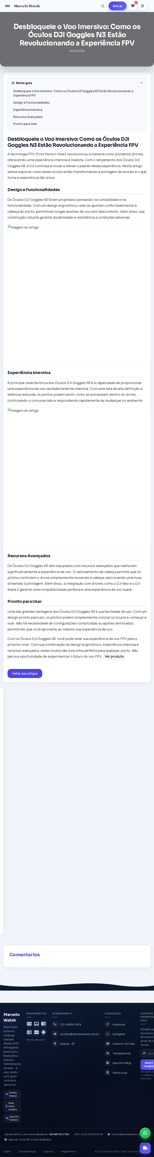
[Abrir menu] (142, 6)
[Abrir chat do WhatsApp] (145, 1133)
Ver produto (114, 656)
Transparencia (27, 1151)
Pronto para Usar (25, 124)
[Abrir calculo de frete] (145, 1148)
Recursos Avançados (28, 117)
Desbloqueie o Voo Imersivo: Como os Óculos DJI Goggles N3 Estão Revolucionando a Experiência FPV (73, 93)
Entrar (117, 6)
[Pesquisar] (102, 6)
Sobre (7, 1151)
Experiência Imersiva (27, 110)
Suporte (48, 1151)
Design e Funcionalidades (31, 103)
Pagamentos (68, 1151)
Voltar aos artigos (25, 673)
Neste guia (24, 83)
